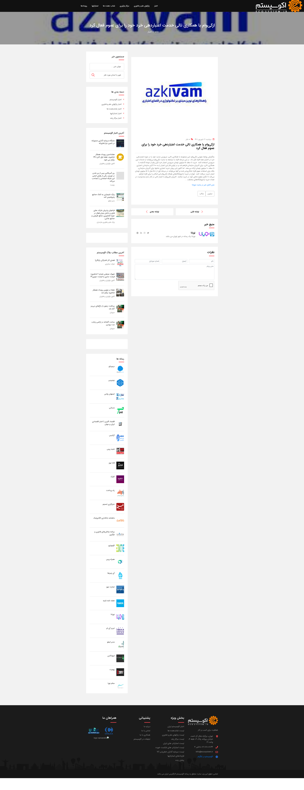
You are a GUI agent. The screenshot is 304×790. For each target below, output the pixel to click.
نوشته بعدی (154, 211)
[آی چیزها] (120, 575)
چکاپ (202, 193)
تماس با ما (145, 730)
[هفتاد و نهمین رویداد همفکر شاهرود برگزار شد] (120, 292)
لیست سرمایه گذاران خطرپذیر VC (170, 751)
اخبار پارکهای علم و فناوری (111, 104)
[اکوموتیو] (120, 548)
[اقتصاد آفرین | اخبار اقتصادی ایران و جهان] (120, 424)
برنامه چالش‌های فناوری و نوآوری (104, 533)
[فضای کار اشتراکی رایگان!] (120, 262)
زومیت (112, 185)
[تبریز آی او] (120, 630)
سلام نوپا (111, 683)
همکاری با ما (145, 735)
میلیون (209, 193)
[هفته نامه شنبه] (120, 603)
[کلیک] (120, 479)
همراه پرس (110, 559)
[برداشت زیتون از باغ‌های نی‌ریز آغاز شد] (120, 308)
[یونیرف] (93, 730)
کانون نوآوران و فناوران (107, 163)
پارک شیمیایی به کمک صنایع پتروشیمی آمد (103, 196)
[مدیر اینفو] (120, 644)
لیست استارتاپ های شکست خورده (170, 747)
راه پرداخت (110, 490)
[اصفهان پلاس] (120, 396)
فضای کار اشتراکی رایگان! (105, 260)
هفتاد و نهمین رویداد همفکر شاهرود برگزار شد (104, 291)
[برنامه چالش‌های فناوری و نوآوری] (120, 534)
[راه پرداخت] (120, 492)
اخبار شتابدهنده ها (114, 108)
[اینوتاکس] (120, 658)
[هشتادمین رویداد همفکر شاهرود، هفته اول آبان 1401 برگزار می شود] (120, 156)
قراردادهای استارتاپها (176, 756)
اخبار (150, 31)
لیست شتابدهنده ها (176, 730)
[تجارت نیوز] (120, 589)
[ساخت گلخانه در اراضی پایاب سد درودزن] (120, 324)
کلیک (113, 476)
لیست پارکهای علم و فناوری (173, 735)
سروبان (112, 312)
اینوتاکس (111, 655)
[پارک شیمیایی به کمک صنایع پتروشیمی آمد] (120, 196)
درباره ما (147, 726)
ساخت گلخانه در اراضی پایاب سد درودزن (103, 323)
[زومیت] (120, 672)
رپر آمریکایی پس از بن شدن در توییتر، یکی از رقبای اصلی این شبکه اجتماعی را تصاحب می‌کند (103, 177)
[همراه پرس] (120, 561)
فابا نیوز (112, 462)
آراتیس (112, 435)
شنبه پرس (111, 449)
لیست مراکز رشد (177, 739)
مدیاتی (112, 407)
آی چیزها (111, 573)
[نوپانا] (120, 616)
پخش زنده (180, 760)
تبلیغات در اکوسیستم (142, 739)
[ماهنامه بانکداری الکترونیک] (120, 520)
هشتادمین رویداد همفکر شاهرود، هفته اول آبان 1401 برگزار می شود (104, 157)
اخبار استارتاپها (115, 113)
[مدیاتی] (120, 410)
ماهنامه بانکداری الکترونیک (104, 517)
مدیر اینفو (111, 201)
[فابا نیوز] (120, 465)
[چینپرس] (120, 382)
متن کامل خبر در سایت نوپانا (203, 184)
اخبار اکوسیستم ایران (176, 726)
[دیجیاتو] (120, 368)
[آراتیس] (120, 437)
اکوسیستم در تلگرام (205, 756)
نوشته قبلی (194, 211)
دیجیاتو (112, 366)
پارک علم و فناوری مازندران (106, 222)
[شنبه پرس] (120, 451)
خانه (157, 31)
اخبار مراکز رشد (115, 118)
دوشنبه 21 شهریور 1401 (203, 139)
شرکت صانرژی (110, 264)
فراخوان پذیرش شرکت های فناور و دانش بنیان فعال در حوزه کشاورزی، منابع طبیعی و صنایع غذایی (103, 214)
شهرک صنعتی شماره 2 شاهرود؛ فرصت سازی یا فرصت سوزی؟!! (102, 275)
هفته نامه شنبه (109, 600)
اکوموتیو (111, 545)
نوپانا (113, 614)
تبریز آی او (110, 628)
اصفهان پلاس (109, 394)
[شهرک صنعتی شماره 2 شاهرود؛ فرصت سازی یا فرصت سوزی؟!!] (120, 276)
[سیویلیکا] (109, 730)
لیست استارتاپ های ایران (173, 743)
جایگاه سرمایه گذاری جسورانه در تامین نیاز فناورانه (103, 142)
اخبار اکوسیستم (115, 99)
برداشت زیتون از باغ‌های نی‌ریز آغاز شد (103, 307)
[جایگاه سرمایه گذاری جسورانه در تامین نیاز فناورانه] (120, 143)
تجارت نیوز (110, 586)
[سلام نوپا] (120, 685)
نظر (188, 139)
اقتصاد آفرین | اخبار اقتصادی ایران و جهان (103, 423)
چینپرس (111, 380)
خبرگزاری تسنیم (109, 504)
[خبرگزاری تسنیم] (120, 506)
